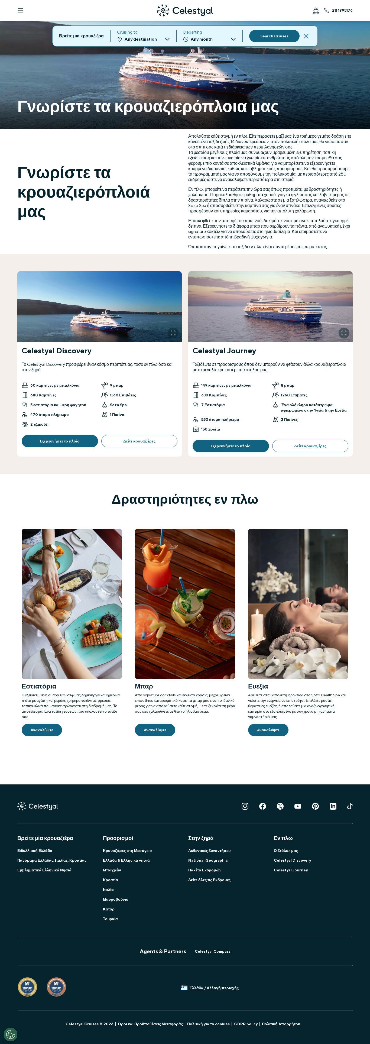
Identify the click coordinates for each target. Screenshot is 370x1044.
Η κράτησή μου (316, 10)
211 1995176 (342, 10)
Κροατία (110, 880)
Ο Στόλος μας (286, 850)
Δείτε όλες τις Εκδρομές (209, 880)
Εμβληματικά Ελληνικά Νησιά (44, 870)
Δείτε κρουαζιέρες (139, 441)
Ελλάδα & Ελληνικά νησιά (126, 860)
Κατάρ (109, 909)
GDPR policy (246, 1024)
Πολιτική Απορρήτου (281, 1024)
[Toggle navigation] (20, 10)
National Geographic (208, 860)
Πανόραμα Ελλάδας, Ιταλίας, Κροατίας (51, 860)
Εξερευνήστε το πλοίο (60, 441)
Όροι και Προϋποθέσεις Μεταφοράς (150, 1024)
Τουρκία (110, 919)
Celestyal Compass (213, 951)
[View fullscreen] (173, 333)
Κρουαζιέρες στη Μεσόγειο (127, 850)
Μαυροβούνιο (115, 899)
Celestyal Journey (291, 870)
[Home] (185, 10)
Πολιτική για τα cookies (208, 1024)
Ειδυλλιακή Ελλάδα (34, 850)
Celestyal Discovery (292, 860)
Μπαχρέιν (112, 870)
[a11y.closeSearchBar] (306, 36)
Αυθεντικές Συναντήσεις (209, 850)
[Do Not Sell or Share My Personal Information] (10, 1034)
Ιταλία (108, 889)
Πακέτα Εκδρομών (205, 870)
